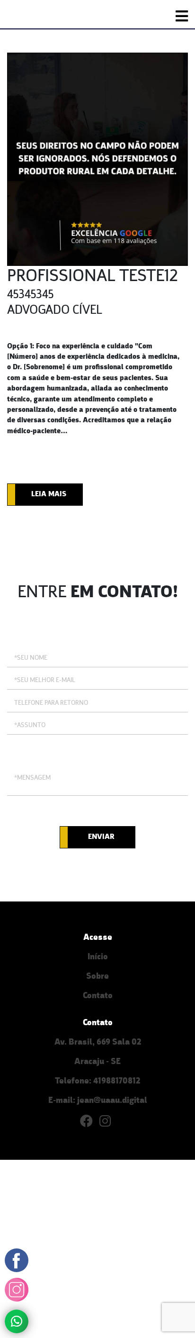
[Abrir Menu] (182, 16)
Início (98, 957)
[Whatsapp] (16, 1321)
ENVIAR (101, 837)
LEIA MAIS (48, 494)
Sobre (97, 976)
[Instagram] (107, 1123)
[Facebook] (89, 1123)
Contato (98, 996)
